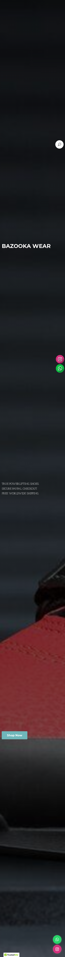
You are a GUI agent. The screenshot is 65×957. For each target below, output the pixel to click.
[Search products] (59, 144)
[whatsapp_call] (57, 939)
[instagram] (57, 949)
